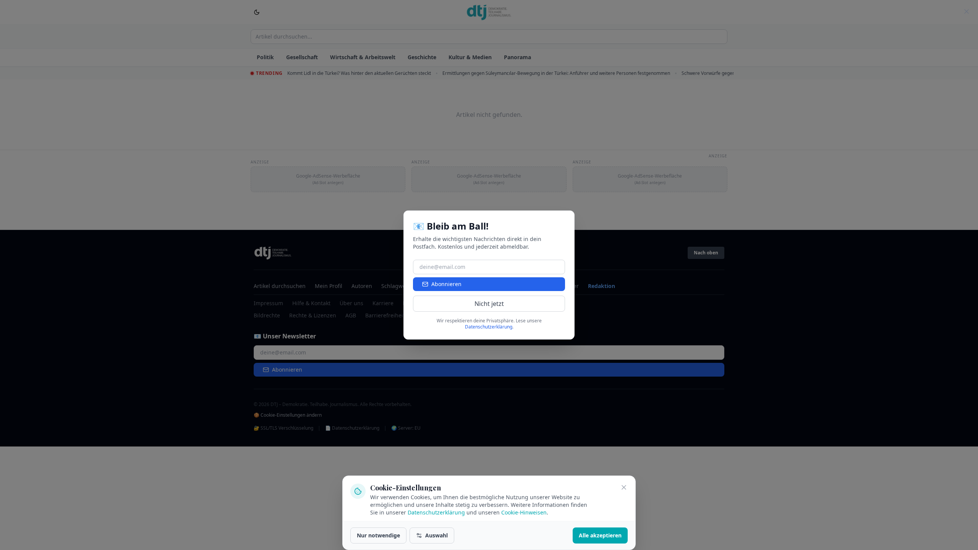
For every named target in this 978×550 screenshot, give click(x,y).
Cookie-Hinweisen (524, 512)
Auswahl (436, 535)
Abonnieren (446, 284)
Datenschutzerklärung (436, 512)
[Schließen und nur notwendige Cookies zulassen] (624, 487)
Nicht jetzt (489, 303)
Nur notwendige (378, 535)
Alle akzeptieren (600, 535)
